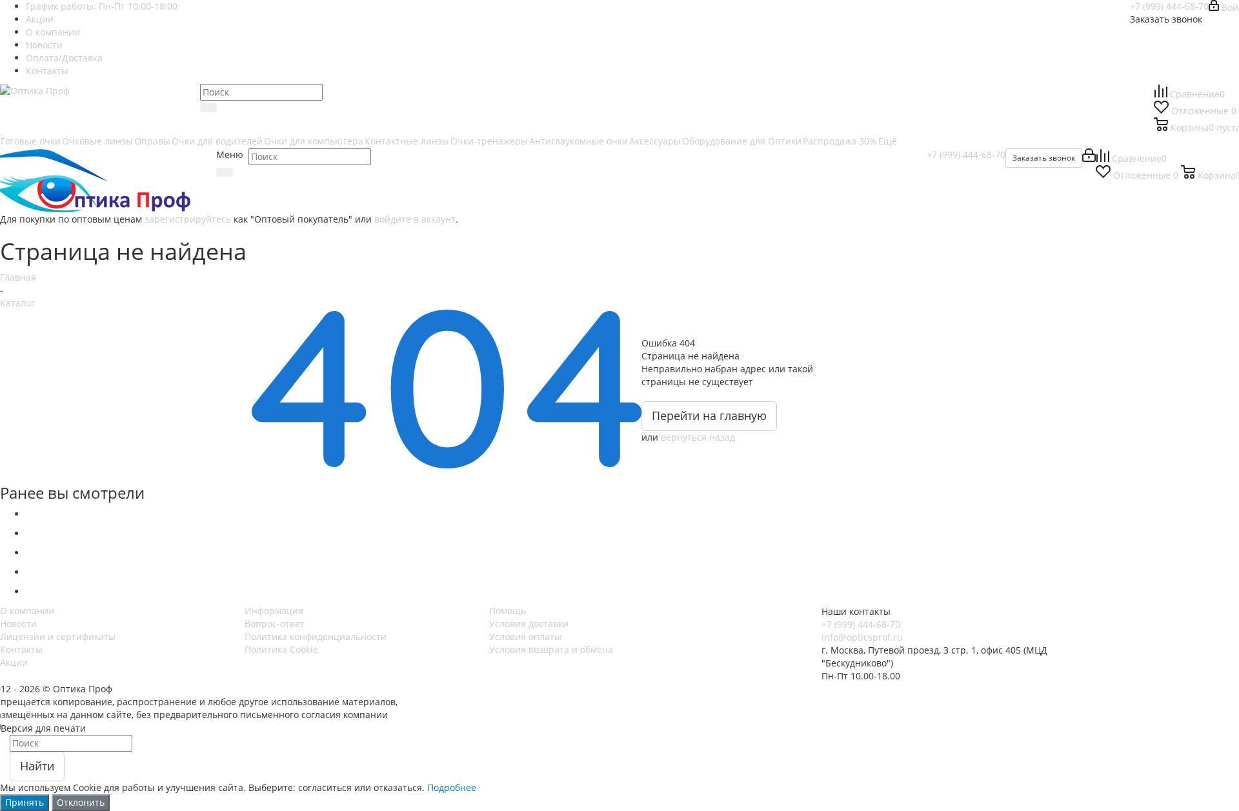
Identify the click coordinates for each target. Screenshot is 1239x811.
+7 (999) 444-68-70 (1169, 6)
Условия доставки (529, 623)
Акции (14, 662)
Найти (37, 766)
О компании (27, 611)
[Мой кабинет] (1089, 158)
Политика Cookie (281, 649)
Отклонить (81, 802)
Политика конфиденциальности (316, 636)
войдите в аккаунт (415, 219)
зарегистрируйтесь (188, 219)
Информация (274, 611)
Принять (24, 802)
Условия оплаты (525, 636)
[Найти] (208, 107)
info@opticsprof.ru (862, 637)
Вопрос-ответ (275, 623)
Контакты (21, 649)
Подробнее (451, 787)
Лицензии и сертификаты (58, 636)
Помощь (507, 611)
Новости (18, 623)
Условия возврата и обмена (551, 649)
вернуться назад (698, 437)
